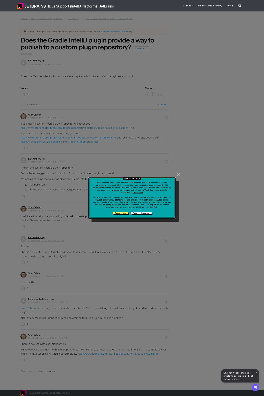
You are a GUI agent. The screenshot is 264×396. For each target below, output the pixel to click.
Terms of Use (148, 202)
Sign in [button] (230, 6)
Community (188, 6)
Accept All (120, 213)
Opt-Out (153, 207)
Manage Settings (141, 213)
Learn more (138, 192)
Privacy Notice (125, 202)
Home (31, 6)
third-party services (110, 205)
